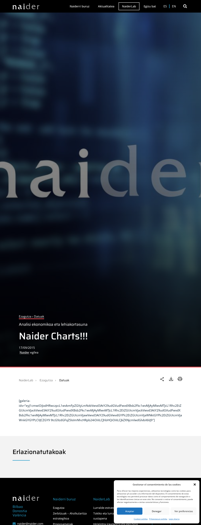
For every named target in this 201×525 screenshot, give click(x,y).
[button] (194, 484)
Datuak (64, 380)
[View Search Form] (185, 6)
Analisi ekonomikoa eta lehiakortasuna (53, 324)
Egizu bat (150, 6)
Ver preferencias (183, 511)
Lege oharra (174, 519)
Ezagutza (46, 380)
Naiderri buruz (80, 6)
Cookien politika (141, 519)
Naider (24, 352)
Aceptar (129, 511)
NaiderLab (129, 6)
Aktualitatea (106, 6)
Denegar (156, 511)
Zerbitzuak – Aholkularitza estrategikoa (70, 515)
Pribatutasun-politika (158, 519)
